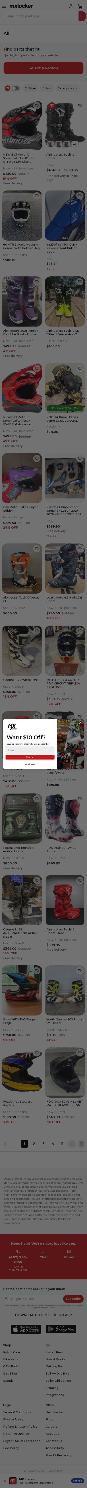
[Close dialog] (80, 722)
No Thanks (30, 764)
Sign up (30, 757)
